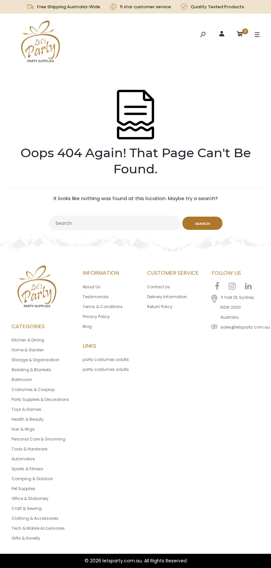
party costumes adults (106, 359)
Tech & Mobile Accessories (38, 528)
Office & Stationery (30, 498)
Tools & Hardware (29, 449)
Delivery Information (167, 297)
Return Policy (160, 306)
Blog (87, 326)
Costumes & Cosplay (33, 389)
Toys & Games (26, 409)
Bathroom (22, 379)
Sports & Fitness (27, 469)
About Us (91, 287)
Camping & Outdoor (32, 478)
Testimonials (96, 297)
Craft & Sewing (27, 508)
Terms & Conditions (103, 306)
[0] (240, 34)
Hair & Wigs (23, 429)
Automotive (23, 459)
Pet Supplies (23, 488)
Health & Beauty (28, 419)
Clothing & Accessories (35, 518)
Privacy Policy (96, 316)
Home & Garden (28, 350)
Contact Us (158, 287)
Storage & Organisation (35, 360)
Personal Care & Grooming (38, 439)
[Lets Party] (40, 43)
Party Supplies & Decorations (40, 399)
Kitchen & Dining (28, 340)
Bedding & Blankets (31, 370)
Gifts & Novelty (26, 538)
